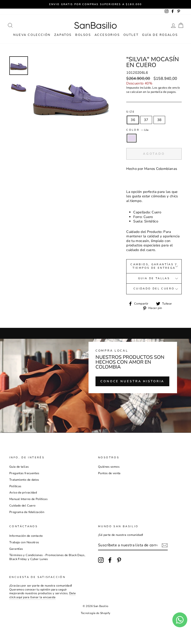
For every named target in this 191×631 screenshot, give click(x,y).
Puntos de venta (109, 473)
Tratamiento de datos (24, 480)
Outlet (131, 35)
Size (130, 112)
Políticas (15, 486)
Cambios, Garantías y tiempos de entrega (153, 266)
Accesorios (107, 35)
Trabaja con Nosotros (24, 542)
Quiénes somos (108, 467)
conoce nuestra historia (132, 381)
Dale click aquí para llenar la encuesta (42, 595)
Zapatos (63, 35)
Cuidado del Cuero (153, 288)
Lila (131, 138)
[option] (95, 4)
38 (159, 119)
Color (137, 130)
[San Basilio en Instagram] (101, 560)
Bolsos (83, 35)
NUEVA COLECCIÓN (32, 35)
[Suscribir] (165, 545)
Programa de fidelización (26, 512)
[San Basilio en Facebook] (110, 560)
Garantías (16, 549)
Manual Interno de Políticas (28, 499)
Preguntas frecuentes (24, 473)
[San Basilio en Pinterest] (119, 560)
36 (133, 119)
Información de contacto (26, 536)
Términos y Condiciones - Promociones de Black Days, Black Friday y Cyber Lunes (47, 557)
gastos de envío (169, 88)
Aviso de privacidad (23, 492)
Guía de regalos (160, 35)
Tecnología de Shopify (95, 613)
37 (146, 119)
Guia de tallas (154, 278)
